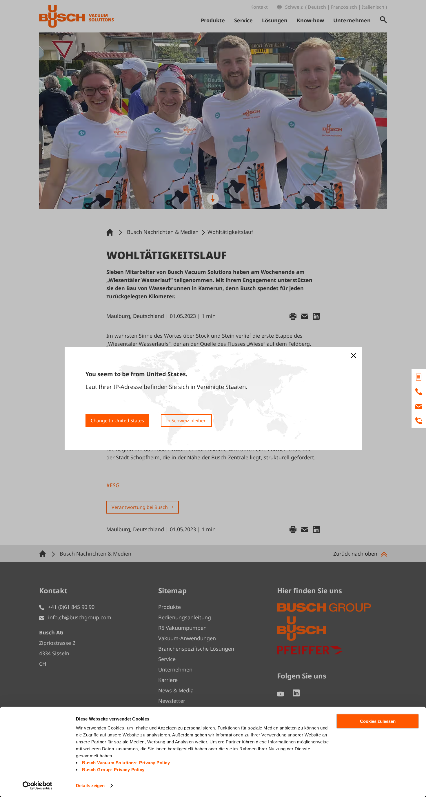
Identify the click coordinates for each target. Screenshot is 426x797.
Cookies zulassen (378, 721)
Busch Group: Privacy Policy (113, 769)
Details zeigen (90, 785)
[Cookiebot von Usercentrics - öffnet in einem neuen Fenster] (37, 785)
